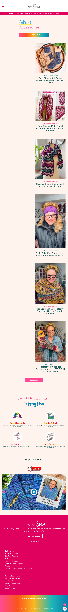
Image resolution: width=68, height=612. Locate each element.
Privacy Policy (18, 608)
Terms (25, 608)
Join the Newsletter (12, 578)
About (7, 566)
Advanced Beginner (53, 75)
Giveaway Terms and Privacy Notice (18, 568)
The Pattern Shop (11, 553)
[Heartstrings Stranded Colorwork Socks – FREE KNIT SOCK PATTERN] (50, 361)
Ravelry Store (10, 588)
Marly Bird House (11, 561)
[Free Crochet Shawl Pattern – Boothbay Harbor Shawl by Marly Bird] (50, 303)
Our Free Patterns (11, 556)
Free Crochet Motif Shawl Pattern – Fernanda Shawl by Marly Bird (50, 128)
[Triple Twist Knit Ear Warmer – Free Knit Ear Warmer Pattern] (50, 248)
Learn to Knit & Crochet (14, 563)
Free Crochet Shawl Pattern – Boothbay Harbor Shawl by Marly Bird (50, 311)
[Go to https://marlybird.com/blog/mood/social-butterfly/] (17, 419)
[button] (34, 492)
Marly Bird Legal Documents (35, 608)
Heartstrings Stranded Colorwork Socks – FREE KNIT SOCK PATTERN (50, 369)
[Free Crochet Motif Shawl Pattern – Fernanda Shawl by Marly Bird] (50, 120)
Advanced (52, 364)
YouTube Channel (11, 581)
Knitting (45, 75)
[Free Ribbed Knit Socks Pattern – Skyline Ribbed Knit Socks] (50, 72)
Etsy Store (9, 586)
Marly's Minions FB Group (14, 583)
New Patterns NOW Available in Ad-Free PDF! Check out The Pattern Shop (34, 13)
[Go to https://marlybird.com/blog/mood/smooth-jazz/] (17, 440)
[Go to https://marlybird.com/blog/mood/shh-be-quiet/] (51, 440)
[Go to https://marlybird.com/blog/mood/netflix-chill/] (51, 419)
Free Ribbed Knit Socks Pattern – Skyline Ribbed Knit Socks (50, 80)
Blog (6, 558)
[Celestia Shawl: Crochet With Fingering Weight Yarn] (50, 178)
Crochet (45, 123)
